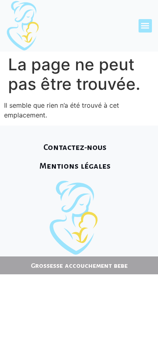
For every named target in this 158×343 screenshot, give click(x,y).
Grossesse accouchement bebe (79, 265)
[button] (145, 26)
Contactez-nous (75, 147)
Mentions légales (75, 165)
